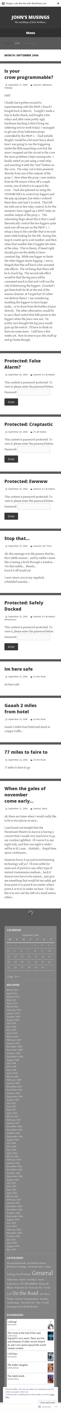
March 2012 (12, 990)
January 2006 (13, 1163)
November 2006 (15, 1130)
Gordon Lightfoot (20, 840)
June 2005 (12, 1186)
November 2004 (15, 1209)
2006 (17, 43)
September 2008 (15, 1056)
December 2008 (14, 1046)
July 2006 (11, 1143)
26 (15, 967)
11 (8, 956)
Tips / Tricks (42, 1302)
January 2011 (13, 996)
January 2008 (13, 1083)
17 (49, 956)
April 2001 (12, 1243)
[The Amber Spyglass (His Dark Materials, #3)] (50, 1368)
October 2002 (13, 1236)
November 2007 (15, 1090)
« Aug (10, 976)
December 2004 (14, 1206)
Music (45, 808)
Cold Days (12, 1353)
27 (22, 967)
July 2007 (11, 1103)
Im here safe (18, 669)
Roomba (44, 1299)
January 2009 (13, 1043)
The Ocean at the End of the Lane (24, 1333)
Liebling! (12, 1322)
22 (36, 962)
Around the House (36, 1263)
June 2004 (12, 1226)
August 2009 (13, 1020)
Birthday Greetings (16, 1266)
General (37, 84)
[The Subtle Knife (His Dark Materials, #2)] (50, 1378)
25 (8, 967)
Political (19, 1299)
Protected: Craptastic (28, 424)
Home (7, 43)
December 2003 (14, 1233)
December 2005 (14, 1166)
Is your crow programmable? (28, 74)
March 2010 (12, 1006)
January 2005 (13, 1203)
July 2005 (11, 1183)
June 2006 (12, 1146)
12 (15, 956)
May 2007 (11, 1109)
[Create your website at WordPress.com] (30, 3)
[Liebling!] (50, 1325)
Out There (47, 546)
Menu (30, 33)
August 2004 (13, 1219)
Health (22, 1279)
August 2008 (13, 1060)
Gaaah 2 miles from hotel (20, 708)
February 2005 (14, 1199)
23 (42, 962)
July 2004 (11, 1223)
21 (29, 962)
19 (15, 962)
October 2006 (13, 1133)
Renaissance (10, 619)
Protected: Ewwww (26, 481)
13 (22, 956)
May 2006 (11, 1149)
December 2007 (14, 1086)
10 (49, 951)
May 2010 (11, 1000)
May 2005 (11, 1189)
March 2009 (12, 1036)
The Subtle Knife (16, 1376)
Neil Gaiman (13, 1336)
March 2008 (12, 1076)
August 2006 (13, 1139)
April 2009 (12, 1033)
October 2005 (13, 1173)
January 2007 (13, 1123)
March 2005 (12, 1196)
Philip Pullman (14, 1368)
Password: (10, 392)
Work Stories (30, 1306)
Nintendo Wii (35, 1287)
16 (42, 956)
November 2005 (15, 1169)
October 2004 (13, 1213)
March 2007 (12, 1116)
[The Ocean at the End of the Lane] (50, 1335)
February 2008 (14, 1080)
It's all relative (48, 374)
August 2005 (13, 1179)
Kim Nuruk (12, 1325)
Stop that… (17, 538)
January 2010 (13, 1013)
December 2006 (14, 1126)
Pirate (10, 1298)
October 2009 (13, 1016)
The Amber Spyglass (18, 1365)
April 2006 (12, 1153)
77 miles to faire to (26, 752)
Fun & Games (23, 1274)
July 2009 (11, 1023)
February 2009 (14, 1040)
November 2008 (15, 1050)
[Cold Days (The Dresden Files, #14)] (50, 1356)
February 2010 (14, 1010)
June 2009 (12, 1026)
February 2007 (14, 1120)
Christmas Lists (35, 1266)
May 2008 (11, 1070)
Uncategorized (14, 1306)
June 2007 (12, 1106)
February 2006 (14, 1159)
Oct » (17, 976)
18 (8, 962)
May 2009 (11, 1030)
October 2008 (13, 1053)
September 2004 (15, 1216)
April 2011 (12, 993)
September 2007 (15, 1096)
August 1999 (13, 1246)
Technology (13, 1302)
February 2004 (14, 1229)
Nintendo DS (21, 1287)
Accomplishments (16, 1263)
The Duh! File (27, 1302)
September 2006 (15, 1136)
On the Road (39, 676)
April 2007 (12, 1113)
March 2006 (12, 1156)
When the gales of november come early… (25, 794)
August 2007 (13, 1100)
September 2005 (15, 1176)
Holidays (8, 87)
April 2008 (12, 1073)
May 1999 (11, 1249)
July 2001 (11, 1239)
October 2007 (13, 1093)
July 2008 (11, 1063)
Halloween (47, 84)
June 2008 (12, 1066)
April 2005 (12, 1193)
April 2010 (12, 1003)
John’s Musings (30, 17)
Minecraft (44, 1283)
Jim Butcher (13, 1357)
